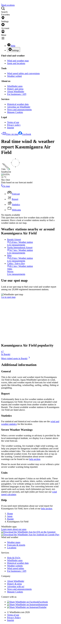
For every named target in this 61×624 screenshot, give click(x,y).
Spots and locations (16, 63)
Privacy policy (14, 125)
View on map (12, 134)
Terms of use (13, 122)
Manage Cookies (15, 112)
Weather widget (14, 76)
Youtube (42, 607)
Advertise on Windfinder (18, 107)
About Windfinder (15, 91)
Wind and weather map (18, 60)
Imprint (10, 127)
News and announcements (19, 109)
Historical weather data (18, 104)
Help (13, 45)
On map (6, 186)
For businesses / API (16, 94)
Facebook (26, 134)
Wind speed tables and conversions (23, 73)
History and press (15, 89)
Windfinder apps (15, 86)
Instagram (43, 604)
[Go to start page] (1, 2)
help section (34, 459)
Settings (15, 50)
